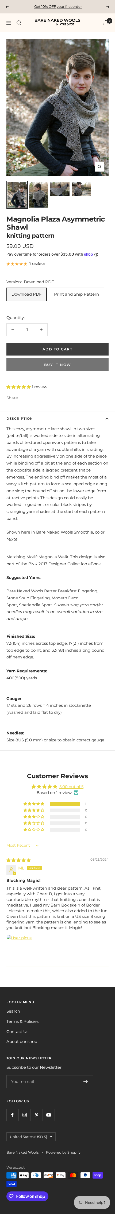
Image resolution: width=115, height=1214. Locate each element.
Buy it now (57, 365)
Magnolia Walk (53, 556)
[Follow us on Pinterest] (36, 1115)
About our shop (21, 1041)
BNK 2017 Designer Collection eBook (64, 563)
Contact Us (17, 1031)
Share (12, 397)
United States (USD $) (28, 1137)
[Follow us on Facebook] (12, 1115)
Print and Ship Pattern (76, 294)
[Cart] (106, 22)
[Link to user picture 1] (19, 948)
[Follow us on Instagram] (24, 1115)
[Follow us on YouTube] (49, 1115)
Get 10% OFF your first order (58, 6)
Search (13, 1011)
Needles (14, 732)
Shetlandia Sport (35, 604)
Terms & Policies (22, 1021)
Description (19, 418)
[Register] (85, 1081)
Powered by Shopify (63, 1152)
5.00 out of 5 (71, 786)
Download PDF (26, 294)
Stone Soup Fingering (28, 597)
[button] (19, 386)
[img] (18, 860)
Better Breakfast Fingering (70, 590)
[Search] (19, 22)
